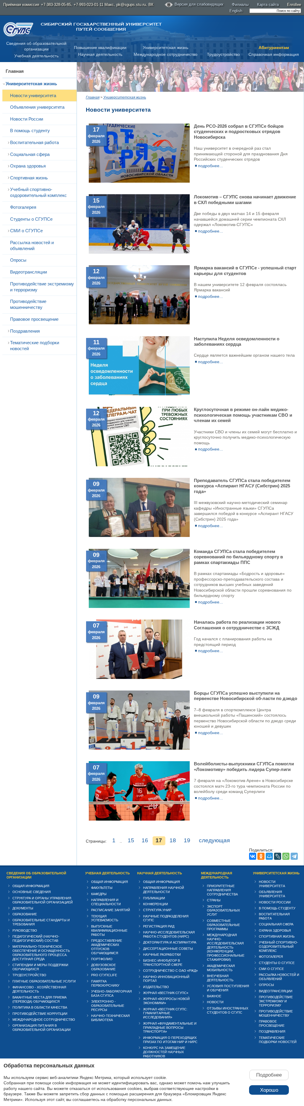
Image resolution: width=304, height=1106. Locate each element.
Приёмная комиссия (21, 4)
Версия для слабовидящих (199, 4)
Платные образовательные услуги (44, 981)
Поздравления (25, 331)
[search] (275, 10)
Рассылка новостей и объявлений (32, 245)
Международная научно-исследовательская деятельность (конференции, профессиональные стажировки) (225, 947)
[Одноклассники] (261, 856)
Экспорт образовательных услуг (223, 911)
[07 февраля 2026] (139, 677)
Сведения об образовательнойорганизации (36, 46)
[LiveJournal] (277, 856)
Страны (214, 900)
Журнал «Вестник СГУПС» (165, 993)
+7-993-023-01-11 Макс (94, 4)
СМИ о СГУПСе (26, 230)
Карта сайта (268, 4)
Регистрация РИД (158, 926)
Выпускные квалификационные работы (109, 930)
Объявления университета (37, 107)
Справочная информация (273, 54)
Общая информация (30, 886)
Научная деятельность (100, 54)
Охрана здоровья (28, 165)
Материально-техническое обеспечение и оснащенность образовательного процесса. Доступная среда (41, 953)
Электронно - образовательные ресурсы (107, 1006)
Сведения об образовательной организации (36, 875)
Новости (215, 1002)
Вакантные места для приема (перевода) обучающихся (39, 999)
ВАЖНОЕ (214, 996)
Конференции (155, 904)
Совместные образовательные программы (223, 925)
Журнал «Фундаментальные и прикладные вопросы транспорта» (170, 1028)
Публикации (154, 898)
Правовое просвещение (34, 319)
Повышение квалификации (100, 47)
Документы (22, 908)
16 (145, 840)
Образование (24, 914)
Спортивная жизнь (29, 177)
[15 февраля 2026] (139, 252)
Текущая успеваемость (104, 918)
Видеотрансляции (28, 271)
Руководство (24, 930)
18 (173, 840)
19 (187, 840)
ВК (150, 4)
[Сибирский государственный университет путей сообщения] (18, 29)
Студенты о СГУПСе (31, 219)
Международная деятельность (216, 875)
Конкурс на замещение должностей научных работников (164, 1052)
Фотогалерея (23, 207)
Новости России (26, 118)
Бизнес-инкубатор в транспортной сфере (162, 962)
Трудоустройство (223, 54)
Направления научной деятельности (163, 890)
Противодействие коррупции (39, 1013)
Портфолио (102, 959)
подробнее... (210, 165)
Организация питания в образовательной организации (41, 1027)
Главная (15, 71)
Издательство (156, 987)
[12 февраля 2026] (139, 322)
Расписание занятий (110, 910)
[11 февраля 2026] (139, 393)
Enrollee (294, 4)
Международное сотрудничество (165, 54)
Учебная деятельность (36, 55)
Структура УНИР (157, 910)
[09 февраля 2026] (139, 535)
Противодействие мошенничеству (28, 304)
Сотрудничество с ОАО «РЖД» (170, 970)
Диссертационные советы (168, 948)
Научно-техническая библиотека (110, 1018)
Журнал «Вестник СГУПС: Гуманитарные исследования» (165, 1013)
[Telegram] (294, 856)
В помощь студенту (30, 130)
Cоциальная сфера (30, 154)
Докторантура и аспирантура (169, 942)
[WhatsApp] (285, 856)
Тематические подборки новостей (34, 345)
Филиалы (240, 4)
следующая (214, 840)
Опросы (18, 260)
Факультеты (102, 887)
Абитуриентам (274, 47)
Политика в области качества (39, 1007)
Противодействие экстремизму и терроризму (42, 286)
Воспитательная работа (34, 142)
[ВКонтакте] (252, 856)
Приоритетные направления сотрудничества (222, 890)
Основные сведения (31, 892)
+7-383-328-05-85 (56, 4)
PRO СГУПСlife (104, 975)
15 (131, 840)
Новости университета (33, 95)
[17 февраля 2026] (139, 181)
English (235, 11)
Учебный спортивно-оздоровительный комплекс (38, 192)
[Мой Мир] (269, 856)
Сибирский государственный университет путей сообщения (101, 26)
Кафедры (99, 894)
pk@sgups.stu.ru (131, 4)
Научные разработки (162, 954)
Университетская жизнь (165, 47)
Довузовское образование (103, 967)
